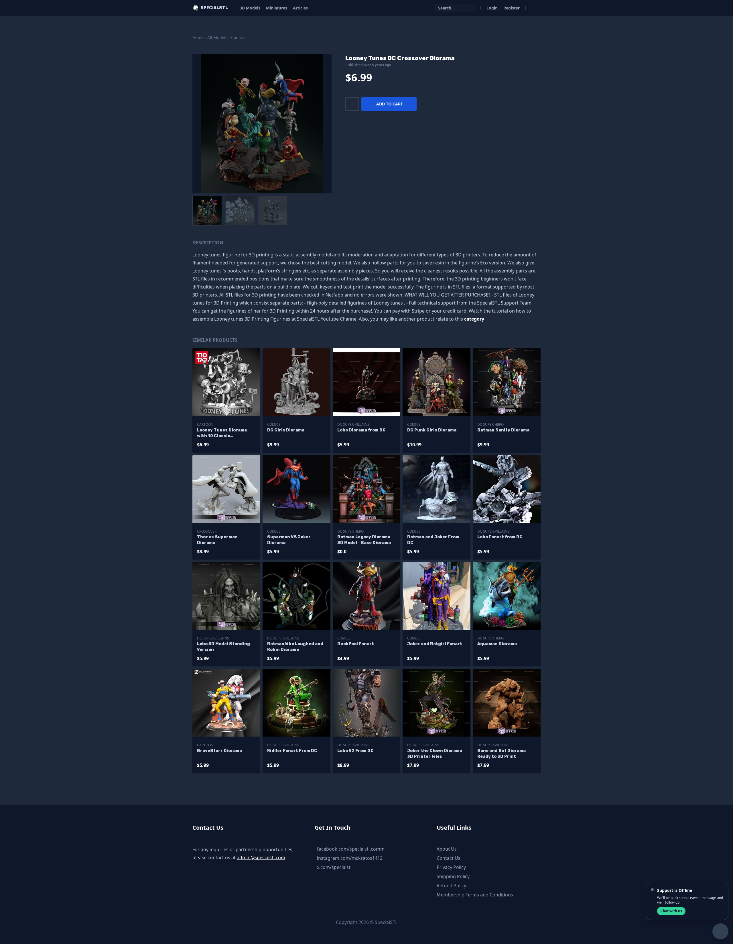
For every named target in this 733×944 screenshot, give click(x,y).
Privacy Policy (451, 867)
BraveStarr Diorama (219, 750)
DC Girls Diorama (285, 430)
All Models (217, 37)
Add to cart (389, 104)
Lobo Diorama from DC (361, 430)
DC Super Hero (490, 424)
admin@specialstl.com (261, 857)
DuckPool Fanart (355, 643)
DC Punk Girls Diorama (431, 430)
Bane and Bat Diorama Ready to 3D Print (501, 753)
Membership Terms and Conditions (475, 895)
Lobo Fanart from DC (500, 537)
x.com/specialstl (334, 867)
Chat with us (671, 910)
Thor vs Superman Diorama (217, 540)
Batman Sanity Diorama (503, 430)
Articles (300, 8)
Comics (238, 37)
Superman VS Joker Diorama (289, 540)
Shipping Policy (453, 876)
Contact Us (448, 858)
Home (198, 37)
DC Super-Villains (353, 424)
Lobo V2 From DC (355, 750)
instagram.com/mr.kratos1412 (350, 858)
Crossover (206, 531)
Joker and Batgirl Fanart (434, 643)
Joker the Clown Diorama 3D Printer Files (434, 753)
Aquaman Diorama (497, 643)
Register (511, 8)
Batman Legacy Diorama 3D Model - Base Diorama (364, 540)
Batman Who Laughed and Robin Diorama (295, 646)
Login (492, 8)
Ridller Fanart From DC (292, 750)
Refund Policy (451, 885)
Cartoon (205, 424)
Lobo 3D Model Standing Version (223, 646)
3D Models (250, 8)
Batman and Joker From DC (433, 540)
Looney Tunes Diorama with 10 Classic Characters (222, 433)
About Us (447, 849)
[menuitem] (207, 210)
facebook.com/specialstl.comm (351, 849)
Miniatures (276, 8)
